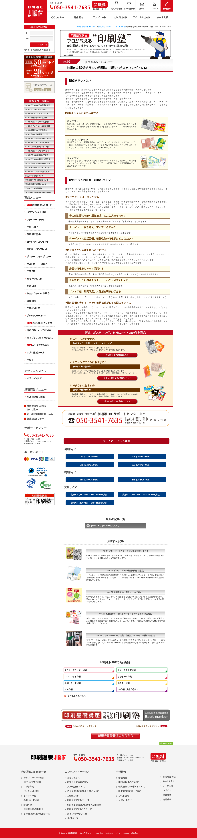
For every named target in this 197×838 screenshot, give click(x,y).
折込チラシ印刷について (34, 175)
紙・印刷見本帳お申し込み (40, 414)
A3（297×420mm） (142, 456)
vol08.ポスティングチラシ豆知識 (37, 121)
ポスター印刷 (124, 683)
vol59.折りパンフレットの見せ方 (37, 142)
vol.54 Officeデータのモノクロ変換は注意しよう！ (126, 551)
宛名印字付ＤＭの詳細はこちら (117, 401)
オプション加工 (34, 378)
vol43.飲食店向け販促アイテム (36, 134)
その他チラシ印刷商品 (33, 188)
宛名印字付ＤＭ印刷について (35, 184)
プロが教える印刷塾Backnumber (38, 192)
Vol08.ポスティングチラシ (85, 726)
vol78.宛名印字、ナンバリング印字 (38, 167)
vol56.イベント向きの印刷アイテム (38, 138)
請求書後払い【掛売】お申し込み (37, 407)
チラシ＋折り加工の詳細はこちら (117, 378)
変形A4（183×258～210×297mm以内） (90, 494)
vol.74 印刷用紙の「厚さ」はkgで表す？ (125, 592)
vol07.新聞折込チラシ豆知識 (36, 117)
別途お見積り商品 (36, 396)
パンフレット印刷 (73, 676)
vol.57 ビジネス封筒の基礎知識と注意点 (125, 570)
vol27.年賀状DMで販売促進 (36, 130)
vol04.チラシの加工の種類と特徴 (37, 105)
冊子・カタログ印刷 (127, 670)
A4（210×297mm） (90, 456)
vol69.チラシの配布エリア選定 (36, 155)
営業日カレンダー (35, 418)
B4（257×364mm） (90, 479)
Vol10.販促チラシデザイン (148, 726)
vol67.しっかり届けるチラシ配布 (37, 146)
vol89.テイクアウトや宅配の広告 (37, 171)
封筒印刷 (69, 689)
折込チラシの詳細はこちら (117, 355)
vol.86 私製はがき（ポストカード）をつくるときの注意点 (125, 614)
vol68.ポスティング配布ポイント (37, 151)
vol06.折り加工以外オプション (36, 113)
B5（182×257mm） (142, 479)
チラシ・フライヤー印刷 (116, 27)
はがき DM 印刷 (125, 676)
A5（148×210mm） (90, 465)
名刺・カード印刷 (73, 683)
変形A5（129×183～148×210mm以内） (90, 503)
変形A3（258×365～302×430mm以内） (142, 494)
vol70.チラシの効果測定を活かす (37, 159)
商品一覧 (101, 27)
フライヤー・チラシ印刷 (116, 441)
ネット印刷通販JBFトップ (86, 27)
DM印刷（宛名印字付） (128, 689)
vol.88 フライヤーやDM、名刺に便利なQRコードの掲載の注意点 (125, 635)
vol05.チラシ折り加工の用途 (36, 109)
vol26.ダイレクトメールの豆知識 (37, 126)
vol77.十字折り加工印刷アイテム (37, 163)
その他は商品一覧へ (77, 696)
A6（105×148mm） (142, 465)
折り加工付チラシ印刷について (36, 180)
